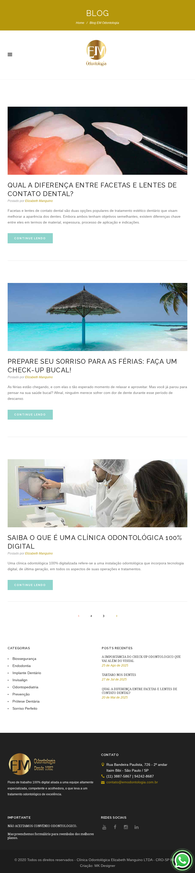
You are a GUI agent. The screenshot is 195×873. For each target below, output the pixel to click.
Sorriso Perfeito (24, 708)
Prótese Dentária (26, 701)
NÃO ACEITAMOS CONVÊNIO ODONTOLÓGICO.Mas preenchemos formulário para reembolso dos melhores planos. (51, 832)
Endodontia (21, 666)
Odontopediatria (25, 687)
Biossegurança (24, 659)
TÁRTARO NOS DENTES (119, 675)
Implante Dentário (26, 673)
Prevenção (21, 694)
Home (80, 23)
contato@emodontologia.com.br (132, 782)
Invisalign (19, 680)
